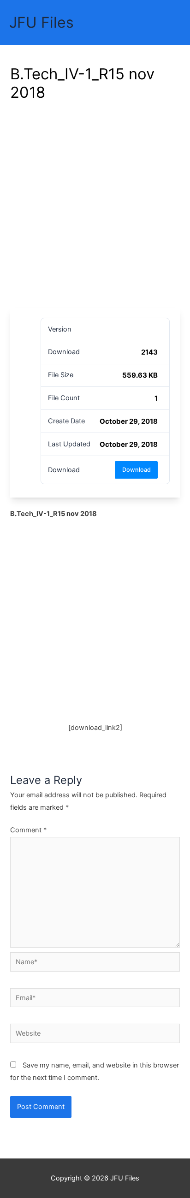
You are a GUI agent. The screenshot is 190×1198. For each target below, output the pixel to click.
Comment (28, 830)
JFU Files (41, 22)
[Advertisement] (95, 208)
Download (136, 469)
